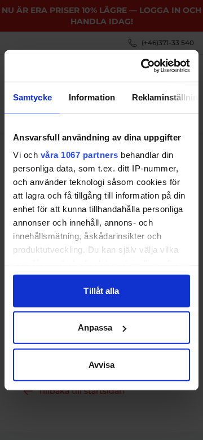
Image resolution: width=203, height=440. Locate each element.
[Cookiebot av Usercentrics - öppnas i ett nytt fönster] (143, 66)
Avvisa (102, 364)
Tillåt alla (101, 290)
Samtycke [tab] (32, 97)
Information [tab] (92, 97)
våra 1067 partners (79, 155)
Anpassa (95, 327)
